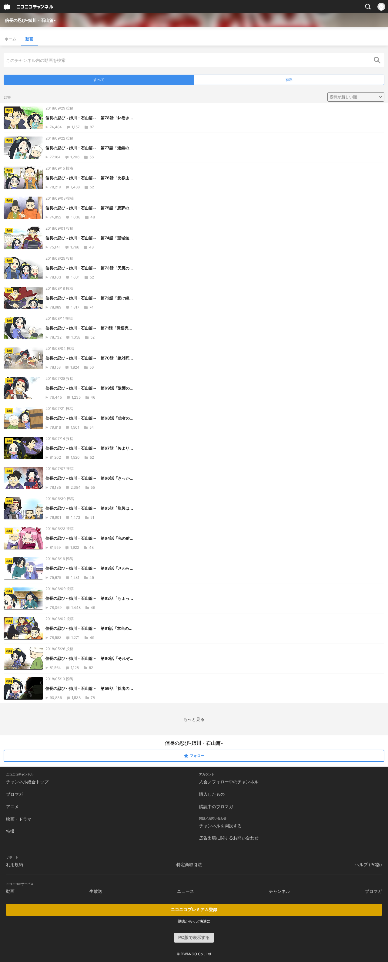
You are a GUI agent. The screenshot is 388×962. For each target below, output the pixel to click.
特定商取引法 (189, 864)
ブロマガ (14, 794)
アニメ (12, 806)
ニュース (185, 891)
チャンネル (279, 891)
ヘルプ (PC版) (368, 864)
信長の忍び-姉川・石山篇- (30, 20)
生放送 (95, 891)
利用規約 (14, 864)
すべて (98, 79)
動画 (29, 38)
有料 (289, 79)
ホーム (10, 38)
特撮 (10, 831)
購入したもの (212, 794)
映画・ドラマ (19, 819)
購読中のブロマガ (216, 806)
